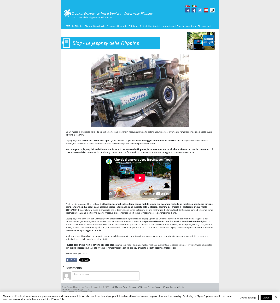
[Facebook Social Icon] (187, 10)
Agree (266, 297)
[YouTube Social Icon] (206, 10)
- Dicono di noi (203, 26)
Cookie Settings (248, 297)
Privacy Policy (58, 299)
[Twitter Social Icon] (200, 10)
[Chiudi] (276, 297)
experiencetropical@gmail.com (76, 289)
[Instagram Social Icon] (212, 10)
